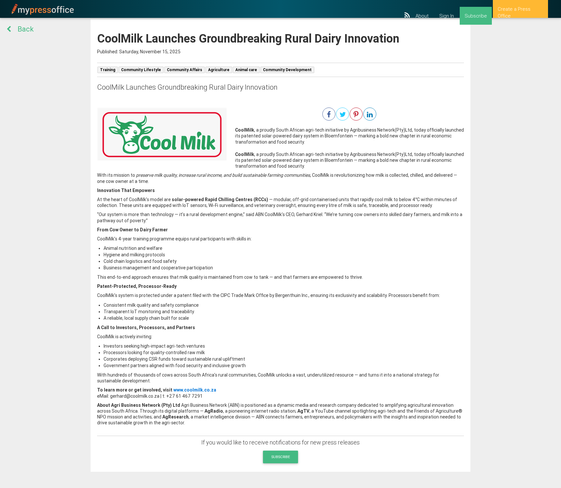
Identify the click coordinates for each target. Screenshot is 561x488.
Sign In (446, 16)
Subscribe (476, 16)
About (422, 16)
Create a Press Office (514, 12)
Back (26, 29)
